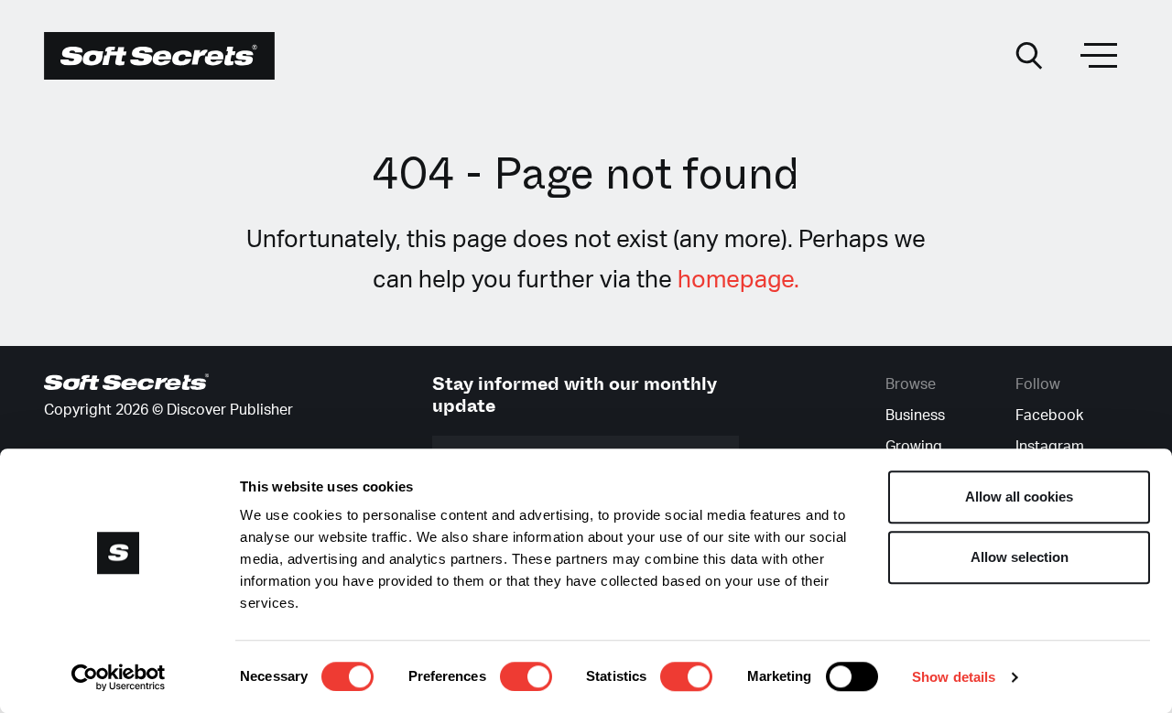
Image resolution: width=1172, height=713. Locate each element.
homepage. (738, 280)
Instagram (1049, 446)
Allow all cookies (1019, 496)
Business (915, 415)
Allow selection (1020, 557)
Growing (913, 446)
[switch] (526, 676)
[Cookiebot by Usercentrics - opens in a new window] (118, 677)
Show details (953, 677)
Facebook (1049, 415)
